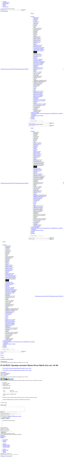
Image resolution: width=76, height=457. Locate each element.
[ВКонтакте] (1, 379)
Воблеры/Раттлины (37, 46)
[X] (6, 379)
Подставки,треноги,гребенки (39, 104)
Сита (34, 90)
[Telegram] (13, 379)
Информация (3, 436)
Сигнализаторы (36, 107)
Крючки (35, 33)
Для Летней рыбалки (44, 113)
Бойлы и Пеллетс (36, 39)
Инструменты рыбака (37, 94)
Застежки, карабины (37, 60)
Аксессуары (35, 75)
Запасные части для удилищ (39, 100)
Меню (32, 13)
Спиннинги (35, 22)
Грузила (35, 35)
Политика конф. (6, 446)
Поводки (35, 58)
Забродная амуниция (37, 83)
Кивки (34, 70)
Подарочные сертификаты (38, 62)
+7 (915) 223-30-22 (4, 8)
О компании (33, 115)
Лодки (34, 79)
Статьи (4, 448)
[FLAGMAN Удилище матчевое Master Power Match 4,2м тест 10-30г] (17, 368)
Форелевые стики (37, 53)
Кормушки (35, 66)
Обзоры (4, 452)
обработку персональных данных (14, 416)
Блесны (34, 44)
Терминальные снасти (37, 68)
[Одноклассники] (3, 379)
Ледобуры (35, 109)
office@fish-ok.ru (3, 453)
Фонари (35, 102)
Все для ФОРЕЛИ (52, 113)
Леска (34, 27)
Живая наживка (36, 37)
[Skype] (11, 379)
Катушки (35, 24)
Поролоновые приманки (38, 50)
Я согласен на (11, 416)
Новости (38, 115)
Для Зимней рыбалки (35, 113)
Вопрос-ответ (5, 450)
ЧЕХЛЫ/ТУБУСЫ (37, 77)
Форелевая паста (36, 42)
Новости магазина (5, 429)
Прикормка (35, 18)
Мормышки (35, 98)
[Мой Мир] (4, 379)
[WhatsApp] (9, 379)
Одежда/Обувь (36, 85)
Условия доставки (6, 445)
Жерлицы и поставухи (37, 92)
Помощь (2, 437)
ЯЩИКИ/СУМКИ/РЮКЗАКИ (39, 81)
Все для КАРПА (59, 113)
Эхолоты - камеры (37, 72)
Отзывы (41, 115)
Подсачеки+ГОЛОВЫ (37, 64)
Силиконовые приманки (38, 48)
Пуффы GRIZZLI (36, 111)
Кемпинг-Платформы (37, 96)
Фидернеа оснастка (37, 55)
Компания (2, 435)
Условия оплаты (6, 444)
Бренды (4, 451)
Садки (34, 87)
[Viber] (8, 379)
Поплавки (35, 31)
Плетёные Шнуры (37, 29)
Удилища (35, 20)
